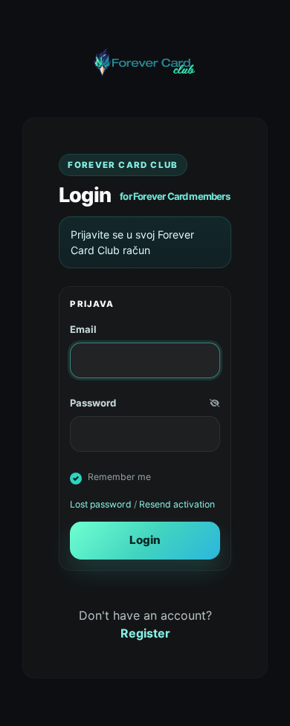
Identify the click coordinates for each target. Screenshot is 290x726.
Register (145, 633)
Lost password (101, 504)
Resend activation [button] (177, 504)
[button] (214, 403)
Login (145, 540)
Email (83, 329)
